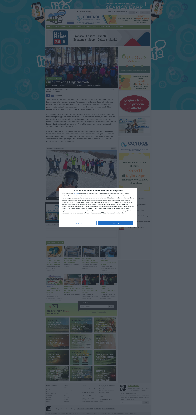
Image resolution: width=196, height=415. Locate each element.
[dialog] (98, 207)
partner (76, 193)
